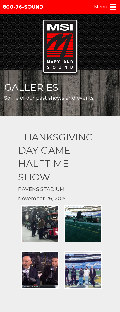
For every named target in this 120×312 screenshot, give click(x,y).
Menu (100, 6)
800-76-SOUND (23, 7)
